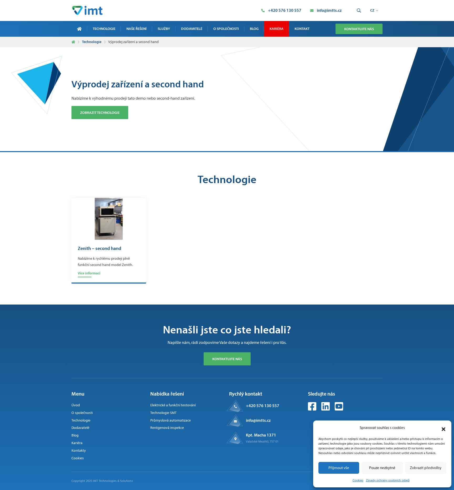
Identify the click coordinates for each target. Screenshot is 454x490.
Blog (254, 28)
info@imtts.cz (258, 420)
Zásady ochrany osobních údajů (388, 480)
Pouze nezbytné (382, 467)
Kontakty (78, 450)
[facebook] (312, 409)
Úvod (75, 405)
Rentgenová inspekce (167, 427)
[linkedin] (326, 409)
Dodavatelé (191, 28)
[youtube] (339, 409)
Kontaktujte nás (359, 28)
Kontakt (302, 28)
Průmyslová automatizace (170, 420)
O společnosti (226, 28)
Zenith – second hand (99, 248)
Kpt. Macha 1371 (261, 435)
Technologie (104, 28)
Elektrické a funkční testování (173, 405)
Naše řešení (136, 28)
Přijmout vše (338, 467)
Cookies (358, 480)
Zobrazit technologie (100, 112)
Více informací (89, 273)
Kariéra (276, 28)
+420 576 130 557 (262, 405)
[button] (443, 427)
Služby (164, 28)
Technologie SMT (163, 413)
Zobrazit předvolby (425, 467)
